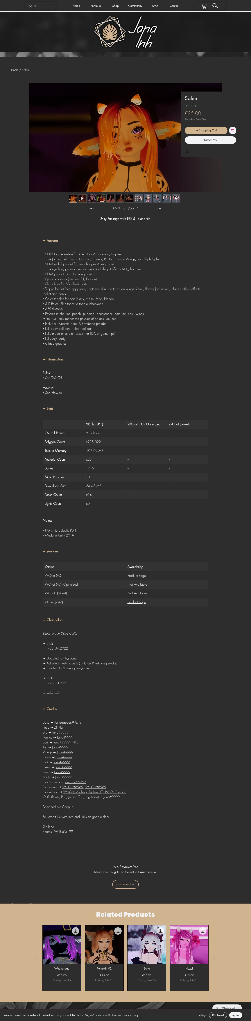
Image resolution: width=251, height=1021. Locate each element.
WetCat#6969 (75, 782)
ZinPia (58, 727)
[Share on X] (187, 151)
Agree (235, 1015)
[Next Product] (214, 958)
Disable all (218, 1015)
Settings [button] (202, 1015)
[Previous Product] (37, 958)
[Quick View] (62, 944)
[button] (96, 6)
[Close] (246, 1015)
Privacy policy (130, 1015)
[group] (125, 958)
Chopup (67, 806)
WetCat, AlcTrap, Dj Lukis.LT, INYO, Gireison (94, 792)
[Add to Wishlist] (232, 130)
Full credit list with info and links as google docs (76, 816)
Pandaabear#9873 (67, 722)
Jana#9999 (60, 732)
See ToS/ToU (54, 378)
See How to (53, 392)
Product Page (137, 575)
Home (14, 70)
